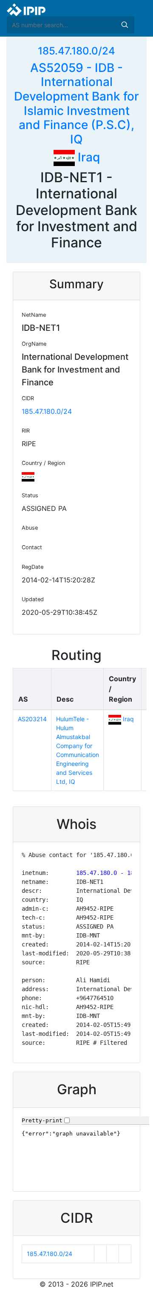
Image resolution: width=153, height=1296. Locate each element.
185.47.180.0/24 (76, 51)
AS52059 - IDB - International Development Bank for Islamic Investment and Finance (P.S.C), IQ (76, 103)
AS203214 (32, 719)
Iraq (87, 157)
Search (124, 24)
